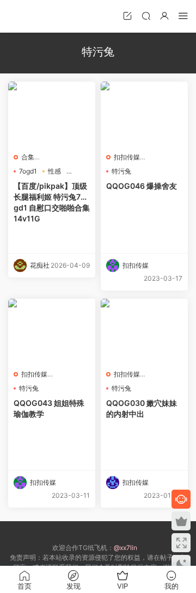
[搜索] (146, 15)
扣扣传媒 (127, 157)
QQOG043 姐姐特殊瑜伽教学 (49, 408)
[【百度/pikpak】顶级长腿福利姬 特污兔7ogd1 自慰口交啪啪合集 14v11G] (51, 114)
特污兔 (121, 171)
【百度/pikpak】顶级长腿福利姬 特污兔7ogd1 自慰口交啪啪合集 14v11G (52, 202)
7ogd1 (28, 171)
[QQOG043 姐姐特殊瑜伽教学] (51, 331)
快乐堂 (24, 16)
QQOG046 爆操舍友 (141, 185)
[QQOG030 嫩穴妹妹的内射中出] (144, 331)
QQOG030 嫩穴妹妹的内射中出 (141, 408)
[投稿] (127, 15)
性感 (54, 171)
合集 (27, 157)
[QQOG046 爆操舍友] (144, 114)
